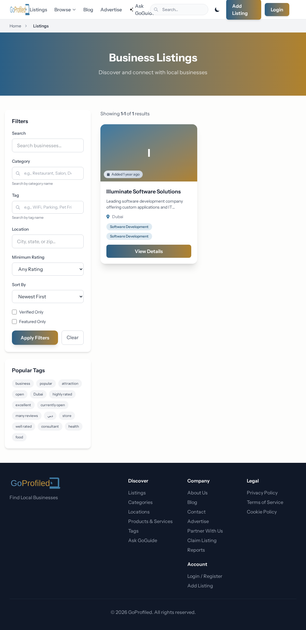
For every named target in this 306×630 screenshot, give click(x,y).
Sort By (19, 284)
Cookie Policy (262, 512)
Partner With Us (205, 531)
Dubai (38, 394)
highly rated (62, 394)
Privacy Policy (262, 493)
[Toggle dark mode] (217, 9)
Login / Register (204, 576)
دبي (50, 415)
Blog (88, 10)
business (23, 383)
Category (21, 161)
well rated (24, 426)
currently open (53, 405)
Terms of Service (265, 502)
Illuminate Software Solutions (143, 191)
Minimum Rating (28, 257)
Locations (139, 512)
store (66, 415)
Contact (196, 512)
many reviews (27, 415)
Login (277, 10)
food (19, 437)
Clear (73, 337)
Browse (62, 10)
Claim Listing (202, 540)
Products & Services (150, 521)
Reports (196, 550)
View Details (149, 251)
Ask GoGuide (142, 9)
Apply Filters (35, 338)
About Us (197, 493)
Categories (140, 502)
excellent (23, 405)
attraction (70, 383)
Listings (38, 10)
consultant (50, 426)
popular (46, 383)
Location (20, 229)
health (73, 426)
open (20, 394)
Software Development (129, 226)
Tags (133, 531)
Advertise (111, 10)
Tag (15, 195)
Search (19, 133)
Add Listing (200, 586)
